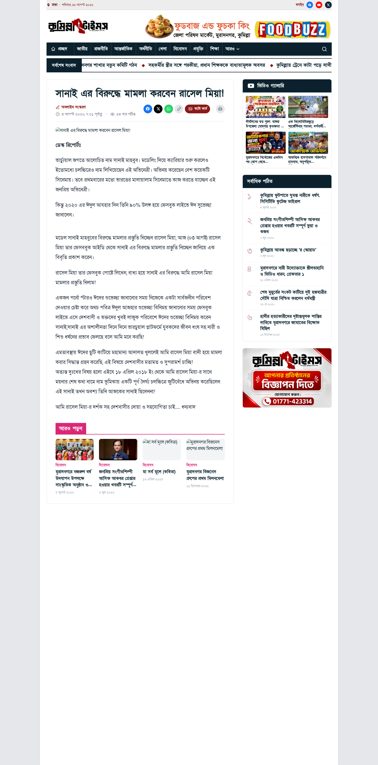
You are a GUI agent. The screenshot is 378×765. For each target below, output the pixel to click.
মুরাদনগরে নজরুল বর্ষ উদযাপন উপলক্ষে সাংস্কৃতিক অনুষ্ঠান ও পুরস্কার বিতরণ (73, 478)
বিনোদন (180, 49)
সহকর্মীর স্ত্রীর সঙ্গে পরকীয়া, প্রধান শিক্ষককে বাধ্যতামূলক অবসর (184, 65)
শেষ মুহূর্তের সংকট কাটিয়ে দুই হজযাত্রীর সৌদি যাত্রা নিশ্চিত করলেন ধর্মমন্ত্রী (293, 295)
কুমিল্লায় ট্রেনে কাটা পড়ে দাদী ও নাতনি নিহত (296, 65)
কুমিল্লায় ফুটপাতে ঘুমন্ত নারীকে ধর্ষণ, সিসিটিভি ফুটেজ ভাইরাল (290, 198)
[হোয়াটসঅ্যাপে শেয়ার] (168, 109)
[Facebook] (310, 5)
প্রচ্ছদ (62, 49)
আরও (230, 49)
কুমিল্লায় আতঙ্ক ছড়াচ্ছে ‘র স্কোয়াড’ (288, 250)
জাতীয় (82, 49)
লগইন (300, 5)
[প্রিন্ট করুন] (220, 109)
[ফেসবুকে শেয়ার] (147, 109)
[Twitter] (328, 5)
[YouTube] (319, 5)
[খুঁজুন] (324, 49)
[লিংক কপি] (179, 109)
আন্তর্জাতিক (123, 49)
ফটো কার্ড (200, 109)
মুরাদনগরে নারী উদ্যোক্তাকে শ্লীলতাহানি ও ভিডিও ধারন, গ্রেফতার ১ (291, 271)
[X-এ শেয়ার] (158, 109)
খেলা (163, 49)
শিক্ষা (214, 49)
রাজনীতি (101, 49)
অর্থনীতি (145, 49)
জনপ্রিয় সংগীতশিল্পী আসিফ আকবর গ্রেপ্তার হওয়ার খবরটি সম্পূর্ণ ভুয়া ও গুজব (117, 478)
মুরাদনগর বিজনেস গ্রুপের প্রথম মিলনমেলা (205, 475)
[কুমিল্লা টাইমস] (79, 26)
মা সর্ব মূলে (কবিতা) (159, 472)
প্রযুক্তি (198, 49)
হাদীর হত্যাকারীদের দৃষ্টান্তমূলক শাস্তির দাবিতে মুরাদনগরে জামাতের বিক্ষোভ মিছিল (290, 322)
